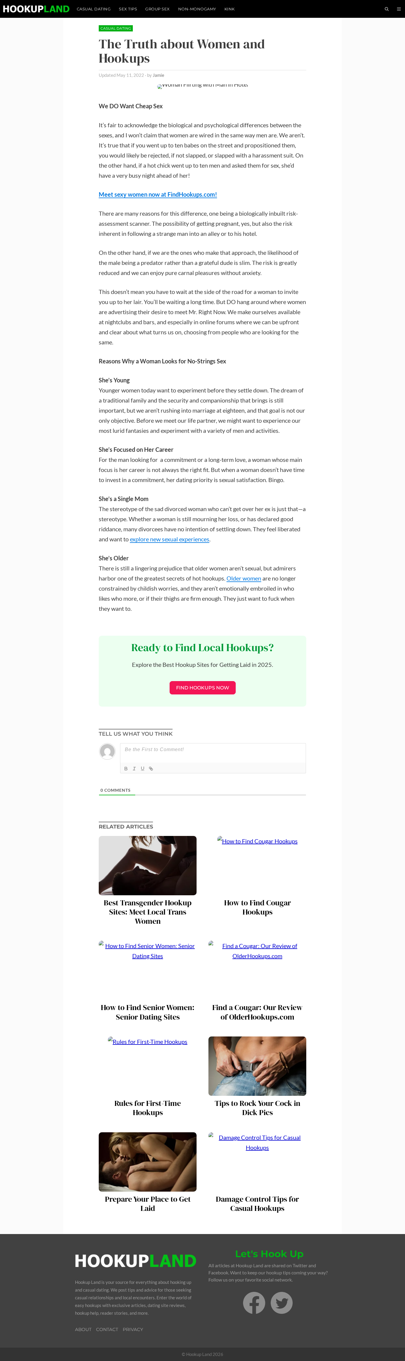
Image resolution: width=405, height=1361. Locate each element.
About (83, 1329)
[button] (399, 9)
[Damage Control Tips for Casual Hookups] (257, 1186)
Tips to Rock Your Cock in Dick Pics (257, 1108)
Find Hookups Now (202, 688)
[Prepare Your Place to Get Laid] (148, 1186)
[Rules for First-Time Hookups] (147, 1090)
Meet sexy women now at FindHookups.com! (158, 194)
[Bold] (126, 768)
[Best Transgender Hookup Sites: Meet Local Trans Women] (148, 890)
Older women (244, 578)
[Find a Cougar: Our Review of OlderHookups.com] (257, 995)
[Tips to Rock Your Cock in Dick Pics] (257, 1090)
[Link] (151, 768)
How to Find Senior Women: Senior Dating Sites (147, 1012)
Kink (229, 9)
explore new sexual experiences (169, 539)
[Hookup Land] (36, 9)
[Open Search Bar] (387, 9)
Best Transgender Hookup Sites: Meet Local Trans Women (148, 912)
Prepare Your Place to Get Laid (148, 1204)
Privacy (133, 1329)
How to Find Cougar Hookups (257, 907)
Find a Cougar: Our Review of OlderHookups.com (257, 1012)
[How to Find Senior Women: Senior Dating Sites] (148, 995)
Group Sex (157, 9)
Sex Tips (128, 9)
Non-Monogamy (197, 9)
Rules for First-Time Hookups (147, 1108)
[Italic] (134, 768)
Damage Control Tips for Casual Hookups (257, 1204)
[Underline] (142, 768)
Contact (107, 1329)
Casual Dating (94, 9)
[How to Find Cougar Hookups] (257, 890)
